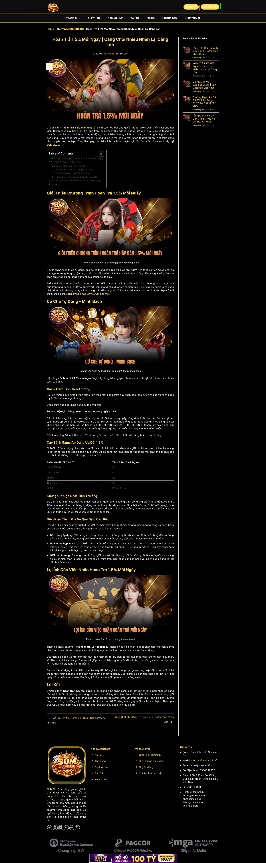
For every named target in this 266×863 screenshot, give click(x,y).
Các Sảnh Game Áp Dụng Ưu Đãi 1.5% (75, 169)
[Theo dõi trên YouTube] (66, 827)
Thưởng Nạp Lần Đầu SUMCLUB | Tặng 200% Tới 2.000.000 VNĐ (204, 102)
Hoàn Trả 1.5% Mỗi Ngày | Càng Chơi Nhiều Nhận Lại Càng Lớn (204, 68)
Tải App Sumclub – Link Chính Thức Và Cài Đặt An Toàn (203, 118)
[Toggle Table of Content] (99, 154)
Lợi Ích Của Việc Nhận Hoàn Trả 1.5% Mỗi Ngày (76, 180)
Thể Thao (94, 18)
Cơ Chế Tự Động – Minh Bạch (66, 162)
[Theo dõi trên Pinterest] (55, 827)
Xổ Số (151, 18)
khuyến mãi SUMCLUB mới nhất (91, 293)
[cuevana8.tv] (53, 8)
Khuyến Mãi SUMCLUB (70, 28)
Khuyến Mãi (192, 18)
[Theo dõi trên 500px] (71, 827)
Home (50, 28)
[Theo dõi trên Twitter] (49, 827)
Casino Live (115, 18)
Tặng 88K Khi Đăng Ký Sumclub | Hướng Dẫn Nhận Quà (205, 51)
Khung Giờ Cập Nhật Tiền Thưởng (73, 173)
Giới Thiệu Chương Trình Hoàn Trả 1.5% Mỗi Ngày (76, 158)
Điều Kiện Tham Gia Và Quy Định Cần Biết (77, 177)
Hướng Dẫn (169, 18)
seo (126, 54)
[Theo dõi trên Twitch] (77, 827)
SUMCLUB (53, 144)
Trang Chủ (73, 18)
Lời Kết (54, 184)
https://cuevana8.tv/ (205, 760)
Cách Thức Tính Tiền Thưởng (70, 166)
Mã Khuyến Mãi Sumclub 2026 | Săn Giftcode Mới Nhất (204, 84)
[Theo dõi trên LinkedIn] (60, 827)
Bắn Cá (135, 18)
